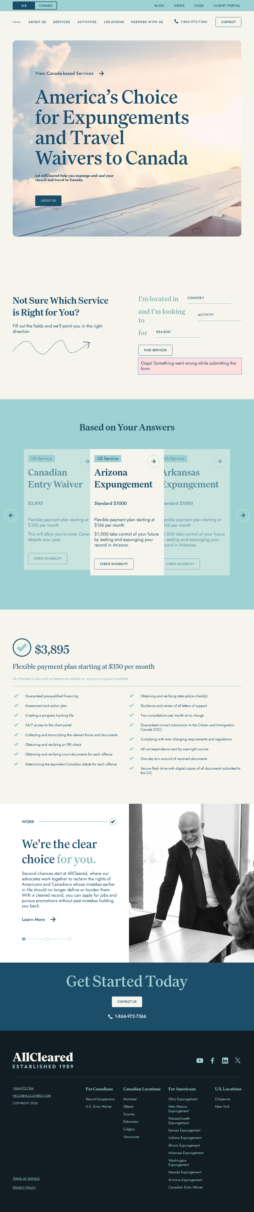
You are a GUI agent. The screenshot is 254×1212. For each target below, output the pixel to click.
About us (37, 22)
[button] (37, 22)
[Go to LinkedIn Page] (225, 1060)
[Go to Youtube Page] (199, 1060)
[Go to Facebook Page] (212, 1060)
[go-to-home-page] (16, 22)
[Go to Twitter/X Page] (237, 1060)
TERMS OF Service (26, 1178)
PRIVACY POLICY (24, 1187)
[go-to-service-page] (61, 509)
